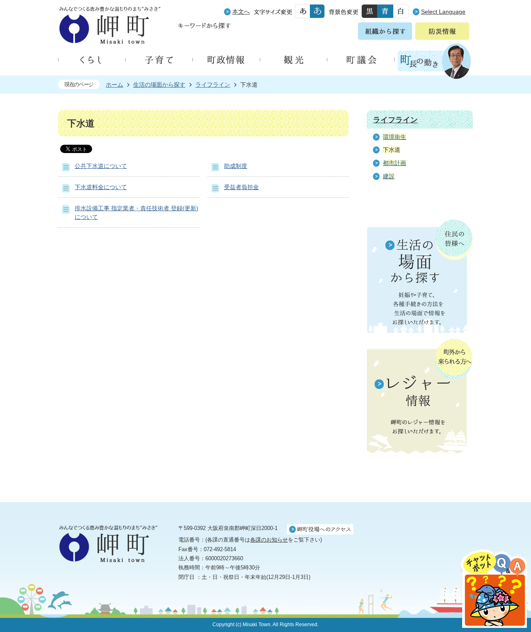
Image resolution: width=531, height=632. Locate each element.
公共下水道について (101, 166)
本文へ (241, 11)
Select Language (443, 11)
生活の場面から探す (159, 84)
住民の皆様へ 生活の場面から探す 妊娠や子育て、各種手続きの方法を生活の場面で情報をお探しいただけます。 (420, 276)
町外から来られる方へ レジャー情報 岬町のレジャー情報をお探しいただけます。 (420, 397)
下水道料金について (101, 187)
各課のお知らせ (269, 540)
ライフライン (212, 84)
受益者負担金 (241, 187)
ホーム (114, 84)
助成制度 (235, 166)
